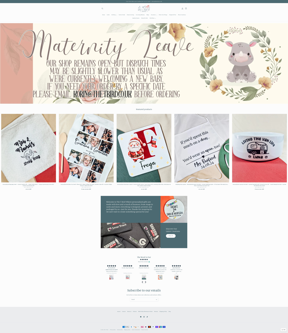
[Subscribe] (156, 299)
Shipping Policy (163, 311)
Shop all (171, 235)
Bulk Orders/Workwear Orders (145, 311)
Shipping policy (127, 329)
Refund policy (120, 329)
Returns (156, 311)
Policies (135, 311)
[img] (144, 259)
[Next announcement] (186, 1)
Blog (170, 311)
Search (119, 311)
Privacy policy (113, 329)
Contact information (136, 329)
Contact (124, 311)
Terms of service (144, 329)
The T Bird (106, 329)
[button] (102, 8)
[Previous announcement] (101, 1)
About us (129, 311)
